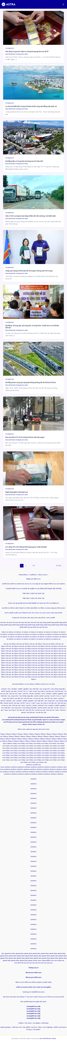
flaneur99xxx (23, 575)
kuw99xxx (33, 575)
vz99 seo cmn (16, 1027)
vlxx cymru (35, 613)
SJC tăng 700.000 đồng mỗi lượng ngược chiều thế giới (26, 547)
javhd (8, 691)
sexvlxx (25, 693)
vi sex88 (8, 588)
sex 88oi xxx (6, 608)
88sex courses (45, 608)
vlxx (9, 689)
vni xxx (27, 684)
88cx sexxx (61, 608)
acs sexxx (41, 992)
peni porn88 (27, 603)
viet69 (20, 689)
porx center (34, 997)
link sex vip (13, 693)
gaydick (26, 689)
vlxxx (43, 693)
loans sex (43, 603)
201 (34, 565)
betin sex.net (28, 627)
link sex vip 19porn (10, 644)
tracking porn (27, 992)
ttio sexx (3, 622)
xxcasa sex (15, 617)
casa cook (33, 617)
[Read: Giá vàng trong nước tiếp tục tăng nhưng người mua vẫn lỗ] (33, 28)
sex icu (27, 584)
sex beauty (20, 997)
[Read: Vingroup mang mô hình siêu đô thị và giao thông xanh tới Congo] (33, 247)
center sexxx (37, 960)
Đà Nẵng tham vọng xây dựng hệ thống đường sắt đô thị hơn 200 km (30, 382)
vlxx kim (45, 627)
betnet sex (20, 584)
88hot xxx (37, 579)
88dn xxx (37, 608)
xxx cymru (43, 613)
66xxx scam (43, 575)
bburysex (15, 684)
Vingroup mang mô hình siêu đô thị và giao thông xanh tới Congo (29, 271)
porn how (45, 729)
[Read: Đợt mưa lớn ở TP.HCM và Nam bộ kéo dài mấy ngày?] (33, 413)
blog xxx (33, 684)
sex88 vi (14, 588)
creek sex (29, 729)
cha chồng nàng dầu (58, 689)
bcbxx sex (11, 603)
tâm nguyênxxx (6, 953)
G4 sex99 (36, 1029)
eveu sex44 (60, 997)
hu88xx (20, 1023)
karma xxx (45, 684)
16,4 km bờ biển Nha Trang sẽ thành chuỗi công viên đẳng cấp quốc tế (31, 106)
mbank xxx (23, 608)
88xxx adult (15, 608)
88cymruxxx (27, 613)
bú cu (25, 691)
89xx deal (30, 608)
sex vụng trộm (45, 689)
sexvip (31, 693)
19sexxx (3, 734)
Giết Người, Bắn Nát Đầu (53, 588)
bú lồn (20, 691)
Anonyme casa (25, 617)
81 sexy (28, 1029)
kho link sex (59, 691)
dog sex (38, 584)
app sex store (37, 729)
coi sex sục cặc (38, 698)
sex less (13, 691)
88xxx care (21, 729)
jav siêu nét (50, 691)
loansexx (33, 779)
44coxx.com (42, 997)
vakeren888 (46, 960)
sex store (28, 1023)
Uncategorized (9, 48)
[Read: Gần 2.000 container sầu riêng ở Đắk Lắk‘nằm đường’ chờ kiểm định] (33, 192)
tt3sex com (16, 743)
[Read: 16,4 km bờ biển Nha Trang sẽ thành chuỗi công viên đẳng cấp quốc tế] (33, 82)
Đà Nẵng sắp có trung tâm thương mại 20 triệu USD (24, 161)
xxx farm (52, 684)
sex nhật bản (34, 689)
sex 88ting (40, 588)
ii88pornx (55, 603)
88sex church (20, 982)
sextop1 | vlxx (42, 705)
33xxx (40, 1027)
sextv (20, 693)
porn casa (50, 613)
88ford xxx (52, 584)
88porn (21, 684)
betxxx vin (5, 632)
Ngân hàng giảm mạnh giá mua (16, 492)
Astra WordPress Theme (47, 1038)
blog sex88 (47, 622)
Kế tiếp (59, 565)
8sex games (16, 953)
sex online (58, 960)
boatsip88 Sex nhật (33, 1006)
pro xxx (20, 588)
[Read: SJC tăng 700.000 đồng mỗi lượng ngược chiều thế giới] (33, 523)
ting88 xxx (33, 588)
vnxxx (52, 960)
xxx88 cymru (18, 613)
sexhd (3, 691)
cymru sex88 (9, 613)
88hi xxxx (28, 982)
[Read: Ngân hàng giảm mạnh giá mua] (33, 468)
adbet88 (35, 992)
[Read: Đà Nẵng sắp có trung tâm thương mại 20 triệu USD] (33, 137)
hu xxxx (32, 584)
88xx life (20, 963)
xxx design (36, 1023)
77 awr (27, 997)
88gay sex (29, 579)
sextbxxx (29, 764)
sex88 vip (26, 588)
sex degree (45, 584)
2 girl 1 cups (33, 691)
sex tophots (61, 584)
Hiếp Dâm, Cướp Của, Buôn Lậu (33, 593)
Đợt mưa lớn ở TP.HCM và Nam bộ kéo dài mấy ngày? (25, 437)
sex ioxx (26, 963)
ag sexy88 (19, 603)
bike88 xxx (35, 603)
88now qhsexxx (37, 982)
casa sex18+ (58, 613)
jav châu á (41, 691)
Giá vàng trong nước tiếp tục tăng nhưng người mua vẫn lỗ (26, 51)
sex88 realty (47, 982)
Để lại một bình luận (10, 54)
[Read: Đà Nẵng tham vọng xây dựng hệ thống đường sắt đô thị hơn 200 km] (33, 358)
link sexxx (6, 997)
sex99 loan (6, 584)
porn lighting (47, 1027)
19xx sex (49, 603)
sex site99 (26, 1027)
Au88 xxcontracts (60, 1027)
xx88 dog (44, 1023)
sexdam (14, 689)
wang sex (54, 608)
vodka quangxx (5, 1027)
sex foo (33, 1027)
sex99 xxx (13, 584)
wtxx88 (35, 764)
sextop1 (3, 689)
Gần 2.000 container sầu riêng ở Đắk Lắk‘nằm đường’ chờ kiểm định (30, 216)
